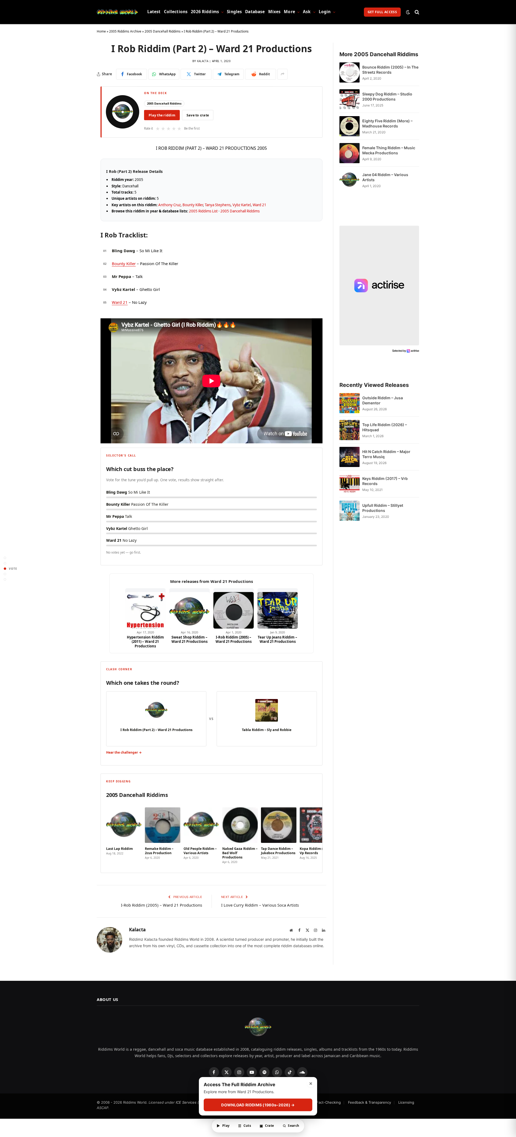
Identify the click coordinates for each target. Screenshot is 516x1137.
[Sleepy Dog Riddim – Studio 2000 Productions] (349, 99)
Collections (176, 12)
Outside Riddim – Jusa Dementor (382, 400)
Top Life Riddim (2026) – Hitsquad (384, 427)
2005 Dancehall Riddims (163, 31)
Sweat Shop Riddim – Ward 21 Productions (189, 639)
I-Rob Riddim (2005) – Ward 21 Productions (234, 639)
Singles (234, 12)
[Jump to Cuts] (5, 563)
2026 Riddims (205, 12)
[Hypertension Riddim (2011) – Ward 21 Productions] (145, 608)
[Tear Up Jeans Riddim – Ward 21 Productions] (277, 608)
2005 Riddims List (203, 211)
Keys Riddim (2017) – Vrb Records (385, 481)
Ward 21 (259, 204)
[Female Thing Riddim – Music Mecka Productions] (349, 153)
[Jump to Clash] (5, 574)
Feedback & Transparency (369, 1102)
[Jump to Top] (5, 558)
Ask (307, 12)
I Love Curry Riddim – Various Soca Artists (260, 905)
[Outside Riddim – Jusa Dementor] (349, 403)
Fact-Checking (328, 1102)
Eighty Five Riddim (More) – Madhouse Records (387, 123)
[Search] (416, 12)
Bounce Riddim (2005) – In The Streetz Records (390, 69)
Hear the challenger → (124, 752)
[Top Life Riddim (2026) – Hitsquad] (349, 430)
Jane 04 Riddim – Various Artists (385, 177)
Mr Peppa (121, 276)
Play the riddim (162, 115)
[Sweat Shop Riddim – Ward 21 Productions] (189, 608)
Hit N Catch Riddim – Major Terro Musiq (386, 454)
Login (325, 12)
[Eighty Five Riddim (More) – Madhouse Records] (349, 126)
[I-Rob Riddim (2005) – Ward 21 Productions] (233, 608)
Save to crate (198, 115)
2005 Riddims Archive (125, 31)
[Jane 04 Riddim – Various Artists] (349, 180)
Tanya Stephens (218, 204)
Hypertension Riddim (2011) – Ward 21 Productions (145, 641)
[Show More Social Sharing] (282, 74)
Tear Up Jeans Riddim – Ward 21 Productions (277, 639)
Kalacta (202, 61)
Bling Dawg (123, 250)
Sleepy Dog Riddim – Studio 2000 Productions (387, 96)
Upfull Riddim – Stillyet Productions (382, 508)
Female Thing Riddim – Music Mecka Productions (388, 150)
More (289, 12)
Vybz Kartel (241, 204)
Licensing (406, 1102)
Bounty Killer (192, 204)
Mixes (274, 12)
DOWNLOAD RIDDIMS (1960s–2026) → (258, 1105)
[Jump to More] (5, 579)
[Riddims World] (117, 12)
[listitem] (124, 834)
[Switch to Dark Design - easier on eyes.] (408, 12)
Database (255, 12)
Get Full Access (382, 12)
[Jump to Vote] (5, 568)
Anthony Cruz (169, 204)
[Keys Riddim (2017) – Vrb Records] (349, 484)
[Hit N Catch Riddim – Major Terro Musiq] (349, 457)
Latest (154, 12)
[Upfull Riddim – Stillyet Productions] (349, 511)
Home (101, 31)
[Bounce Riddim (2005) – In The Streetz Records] (349, 72)
